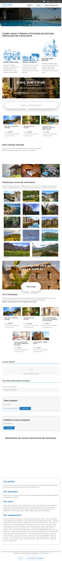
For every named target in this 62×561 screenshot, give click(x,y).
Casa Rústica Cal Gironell (29, 127)
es (53, 1)
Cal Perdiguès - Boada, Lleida (40, 343)
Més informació (44, 553)
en (59, 1)
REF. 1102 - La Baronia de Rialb (11, 127)
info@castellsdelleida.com (11, 408)
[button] (4, 17)
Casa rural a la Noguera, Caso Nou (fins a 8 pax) (48, 128)
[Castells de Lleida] (6, 5)
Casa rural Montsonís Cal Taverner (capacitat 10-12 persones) (49, 319)
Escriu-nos (25, 408)
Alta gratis (9, 427)
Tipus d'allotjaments (51, 5)
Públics (29, 5)
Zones (38, 5)
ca (48, 1)
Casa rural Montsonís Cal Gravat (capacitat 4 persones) (21, 344)
